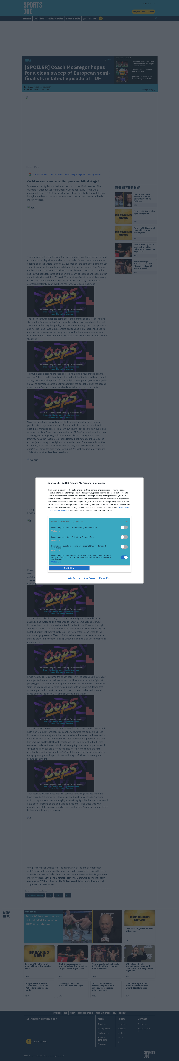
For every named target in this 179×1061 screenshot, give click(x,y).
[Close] (138, 483)
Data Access (89, 578)
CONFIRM (69, 568)
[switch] (124, 527)
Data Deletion (74, 578)
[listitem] (89, 521)
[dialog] (89, 530)
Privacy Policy (105, 578)
